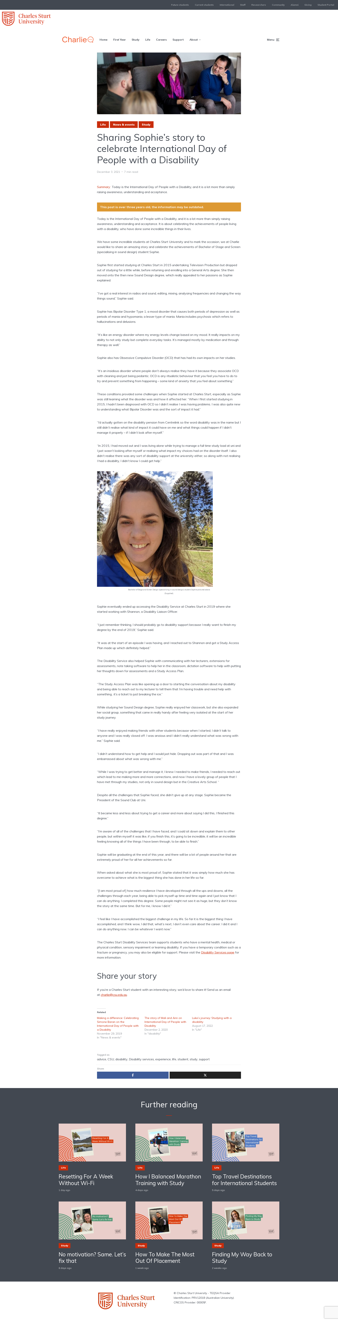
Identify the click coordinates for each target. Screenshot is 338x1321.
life (174, 1059)
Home (103, 39)
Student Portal (325, 4)
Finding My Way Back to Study (242, 1257)
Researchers (258, 4)
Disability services (141, 1059)
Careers (161, 39)
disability (121, 1059)
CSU (111, 1059)
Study (135, 39)
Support (178, 39)
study (194, 1059)
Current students (204, 4)
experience (163, 1059)
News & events (124, 124)
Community (278, 4)
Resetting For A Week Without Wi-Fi (86, 1179)
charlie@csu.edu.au (114, 995)
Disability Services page (217, 952)
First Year (119, 39)
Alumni (294, 4)
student (183, 1059)
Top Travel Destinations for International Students (244, 1179)
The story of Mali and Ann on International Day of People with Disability (165, 1022)
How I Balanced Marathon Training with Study (168, 1179)
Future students (180, 4)
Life (147, 39)
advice (101, 1059)
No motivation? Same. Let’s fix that (92, 1257)
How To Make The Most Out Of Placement (164, 1257)
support (204, 1059)
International (227, 4)
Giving (308, 4)
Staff (242, 4)
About (194, 39)
